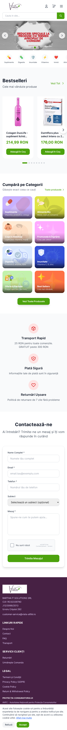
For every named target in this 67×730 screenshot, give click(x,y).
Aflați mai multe (24, 717)
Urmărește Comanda (13, 662)
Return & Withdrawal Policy (16, 691)
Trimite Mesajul (33, 558)
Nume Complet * (16, 452)
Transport (7, 643)
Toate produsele (53, 189)
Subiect (11, 496)
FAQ (4, 638)
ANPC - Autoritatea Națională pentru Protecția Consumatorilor (29, 702)
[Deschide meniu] (61, 6)
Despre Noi (8, 629)
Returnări (7, 657)
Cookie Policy (9, 686)
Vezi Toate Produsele (33, 301)
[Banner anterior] (5, 35)
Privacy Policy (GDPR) (13, 681)
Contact (6, 633)
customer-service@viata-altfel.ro (19, 614)
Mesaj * (12, 511)
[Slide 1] (32, 47)
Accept (23, 724)
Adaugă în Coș (18, 151)
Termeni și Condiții (11, 677)
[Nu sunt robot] (12, 545)
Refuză (8, 724)
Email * (11, 467)
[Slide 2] (35, 48)
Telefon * (12, 481)
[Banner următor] (62, 35)
